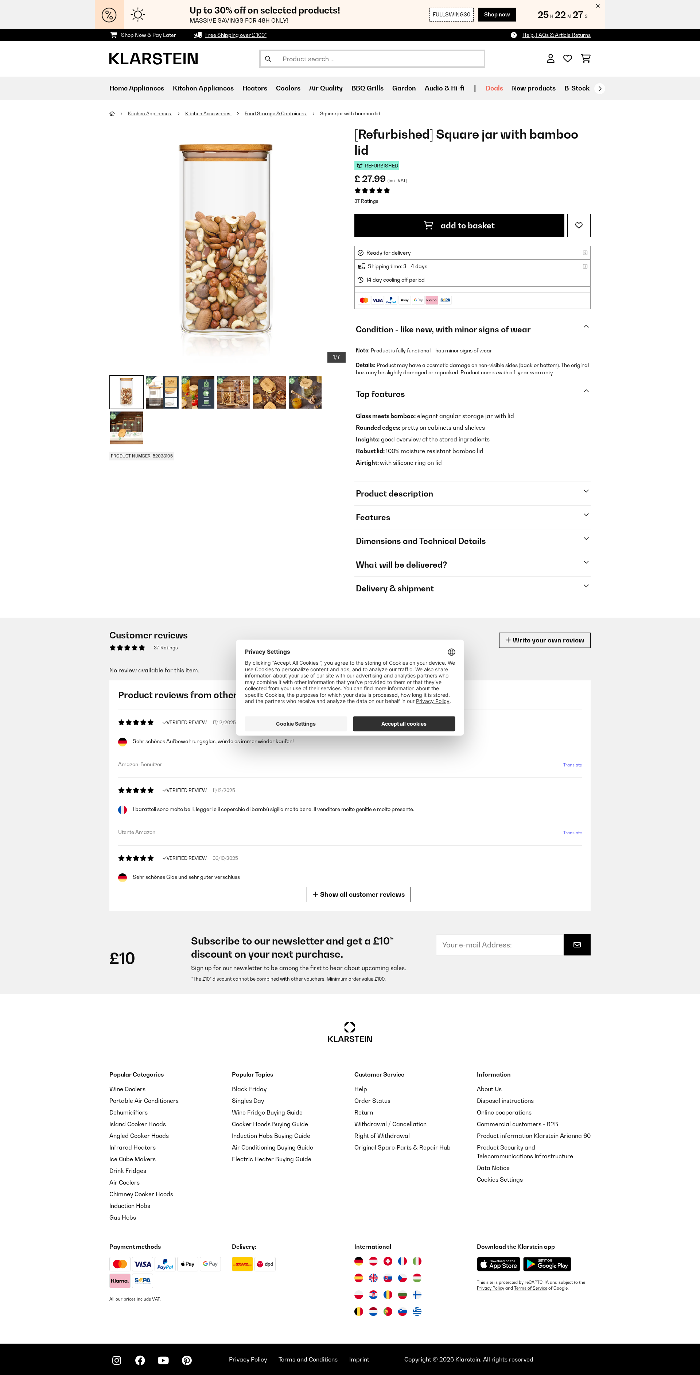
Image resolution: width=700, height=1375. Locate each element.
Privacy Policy (490, 1288)
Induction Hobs (129, 1205)
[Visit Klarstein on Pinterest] (186, 1360)
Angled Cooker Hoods (139, 1135)
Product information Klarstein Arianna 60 (534, 1135)
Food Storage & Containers (276, 113)
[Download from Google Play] (547, 1264)
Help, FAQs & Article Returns (556, 35)
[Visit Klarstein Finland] (417, 1294)
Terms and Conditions (308, 1359)
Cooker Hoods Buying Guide (270, 1124)
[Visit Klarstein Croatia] (373, 1294)
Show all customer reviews (362, 894)
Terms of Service (530, 1288)
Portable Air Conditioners (144, 1100)
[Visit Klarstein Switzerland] (388, 1261)
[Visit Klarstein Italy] (417, 1261)
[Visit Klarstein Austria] (373, 1261)
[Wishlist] (567, 58)
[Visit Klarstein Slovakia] (388, 1278)
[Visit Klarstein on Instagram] (116, 1360)
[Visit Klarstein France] (402, 1261)
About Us (489, 1089)
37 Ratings (366, 201)
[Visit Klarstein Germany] (358, 1261)
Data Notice (493, 1167)
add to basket (467, 225)
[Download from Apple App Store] (498, 1264)
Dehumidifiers (128, 1112)
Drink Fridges (127, 1170)
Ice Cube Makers (132, 1159)
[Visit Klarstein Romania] (388, 1294)
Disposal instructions (505, 1100)
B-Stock (577, 88)
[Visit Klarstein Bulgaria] (402, 1294)
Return (363, 1112)
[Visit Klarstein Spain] (358, 1278)
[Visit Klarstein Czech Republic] (402, 1278)
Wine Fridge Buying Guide (267, 1112)
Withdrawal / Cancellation (390, 1124)
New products (534, 88)
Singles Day (248, 1100)
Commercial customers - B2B (517, 1124)
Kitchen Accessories (208, 113)
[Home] (118, 113)
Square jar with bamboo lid (350, 113)
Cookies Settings (500, 1179)
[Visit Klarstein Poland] (358, 1294)
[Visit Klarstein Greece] (417, 1312)
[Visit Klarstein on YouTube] (163, 1360)
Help (360, 1089)
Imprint (359, 1359)
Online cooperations (504, 1112)
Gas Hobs (122, 1217)
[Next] (599, 88)
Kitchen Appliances (150, 113)
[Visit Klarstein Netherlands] (373, 1311)
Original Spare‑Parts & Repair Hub (402, 1147)
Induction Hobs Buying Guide (271, 1135)
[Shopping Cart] (586, 58)
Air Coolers (124, 1182)
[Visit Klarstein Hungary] (417, 1278)
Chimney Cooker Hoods (141, 1194)
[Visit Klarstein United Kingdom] (373, 1278)
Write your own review (547, 640)
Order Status (372, 1100)
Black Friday (249, 1089)
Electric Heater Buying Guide (271, 1159)
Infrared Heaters (132, 1147)
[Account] (551, 58)
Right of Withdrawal (382, 1135)
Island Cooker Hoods (137, 1124)
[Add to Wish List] (579, 225)
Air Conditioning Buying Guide (272, 1147)
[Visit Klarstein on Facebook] (140, 1360)
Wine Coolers (127, 1089)
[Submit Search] (268, 58)
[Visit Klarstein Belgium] (358, 1311)
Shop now (497, 14)
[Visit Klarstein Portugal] (388, 1311)
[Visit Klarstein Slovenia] (402, 1311)
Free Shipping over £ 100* (236, 35)
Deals (494, 88)
